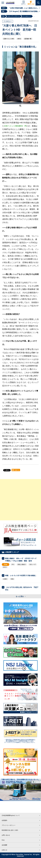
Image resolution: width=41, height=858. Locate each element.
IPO (13, 564)
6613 (4, 567)
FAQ (3, 840)
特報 (12, 579)
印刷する (16, 470)
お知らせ (4, 850)
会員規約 (4, 820)
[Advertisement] (20, 499)
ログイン (23, 4)
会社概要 (4, 845)
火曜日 (5, 579)
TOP (3, 16)
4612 (19, 39)
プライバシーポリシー (8, 825)
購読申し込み (31, 4)
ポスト (7, 470)
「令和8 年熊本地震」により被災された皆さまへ (24, 8)
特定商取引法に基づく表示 (10, 830)
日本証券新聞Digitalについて (11, 815)
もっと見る (20, 596)
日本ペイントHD (9, 39)
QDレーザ (32, 564)
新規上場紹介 (22, 564)
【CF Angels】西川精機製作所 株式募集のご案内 (24, 11)
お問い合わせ (6, 835)
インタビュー (8, 21)
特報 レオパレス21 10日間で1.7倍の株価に (20, 575)
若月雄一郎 (27, 39)
